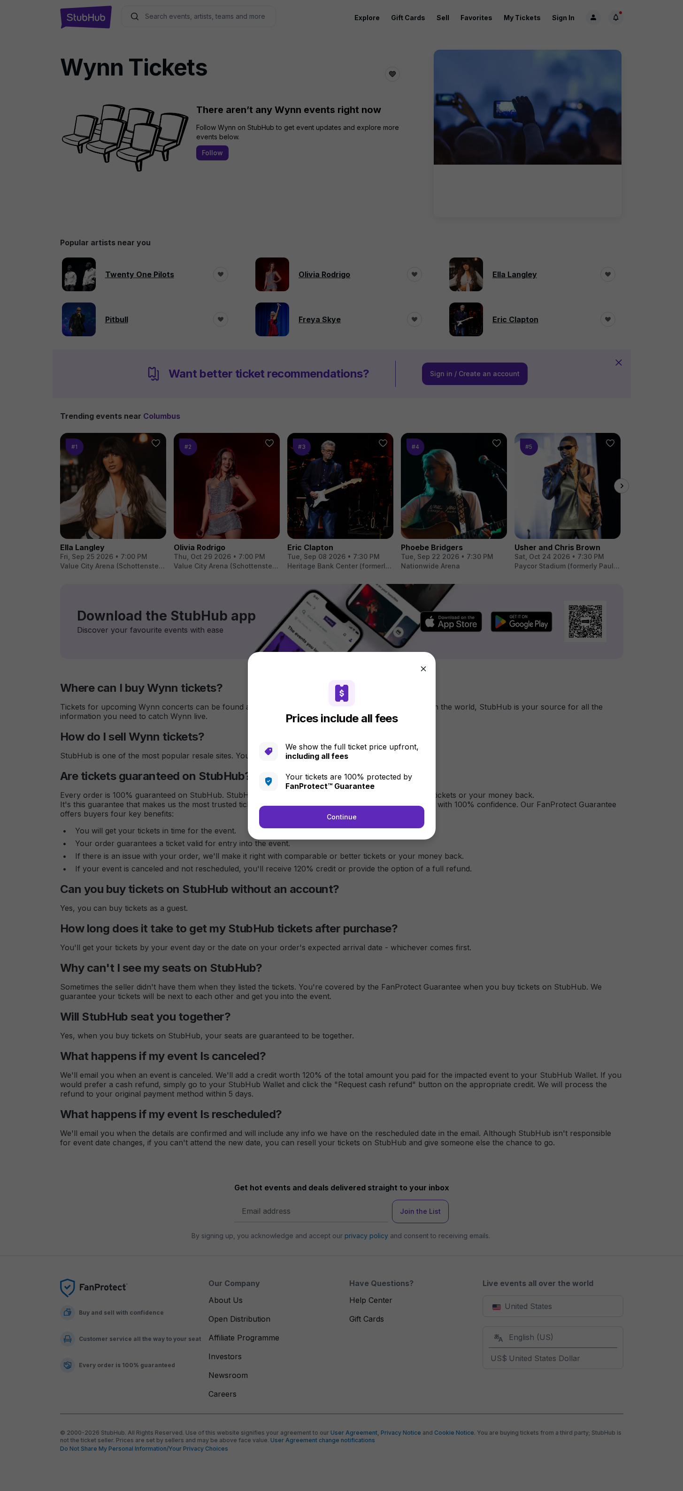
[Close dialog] (423, 669)
